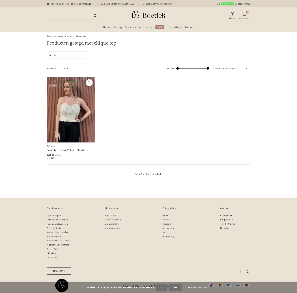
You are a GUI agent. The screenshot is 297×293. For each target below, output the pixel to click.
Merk (53, 54)
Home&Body (175, 27)
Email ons (59, 270)
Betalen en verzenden (57, 219)
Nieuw (106, 27)
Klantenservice (54, 236)
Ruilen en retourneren (57, 223)
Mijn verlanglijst (112, 223)
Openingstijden (54, 215)
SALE (160, 27)
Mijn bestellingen (113, 219)
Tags (71, 35)
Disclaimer (51, 253)
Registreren (110, 215)
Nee (175, 287)
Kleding (117, 27)
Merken (189, 27)
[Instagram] (247, 271)
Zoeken (95, 16)
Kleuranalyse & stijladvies (59, 240)
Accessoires (145, 27)
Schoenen (130, 27)
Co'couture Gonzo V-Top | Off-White (67, 149)
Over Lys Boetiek (55, 228)
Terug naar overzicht (56, 35)
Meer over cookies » (197, 287)
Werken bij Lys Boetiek (57, 232)
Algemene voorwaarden (58, 244)
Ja (162, 287)
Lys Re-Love (52, 257)
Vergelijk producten (114, 228)
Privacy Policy (53, 249)
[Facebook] (241, 271)
